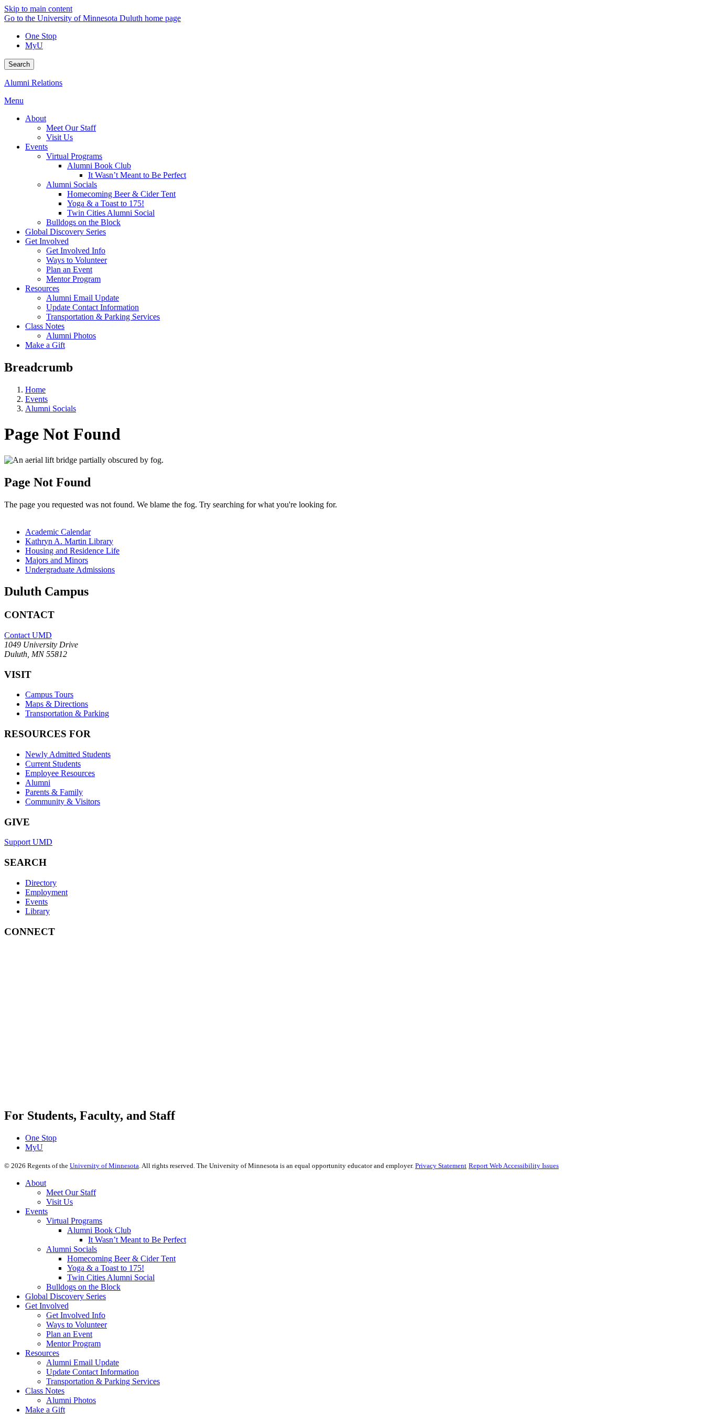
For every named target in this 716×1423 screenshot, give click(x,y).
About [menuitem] (35, 118)
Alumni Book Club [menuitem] (99, 165)
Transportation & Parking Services (103, 1381)
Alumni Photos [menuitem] (71, 335)
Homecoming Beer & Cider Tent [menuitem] (121, 193)
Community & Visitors (62, 801)
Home (35, 389)
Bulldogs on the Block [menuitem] (83, 222)
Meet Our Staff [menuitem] (71, 127)
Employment (46, 892)
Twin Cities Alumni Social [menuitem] (111, 212)
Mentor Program (73, 1343)
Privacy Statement (441, 1166)
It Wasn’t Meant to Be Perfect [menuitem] (137, 175)
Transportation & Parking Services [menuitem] (103, 316)
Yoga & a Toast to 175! (105, 1267)
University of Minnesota (104, 1166)
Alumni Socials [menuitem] (71, 184)
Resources (42, 1352)
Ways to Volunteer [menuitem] (76, 260)
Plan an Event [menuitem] (69, 269)
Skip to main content (38, 8)
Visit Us (59, 1201)
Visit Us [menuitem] (59, 137)
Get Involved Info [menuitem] (75, 250)
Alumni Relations (33, 82)
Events (36, 399)
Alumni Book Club (99, 1230)
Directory (41, 882)
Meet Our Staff (71, 1192)
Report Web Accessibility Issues (514, 1166)
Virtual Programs (74, 1220)
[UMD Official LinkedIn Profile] (82, 1055)
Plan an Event (69, 1334)
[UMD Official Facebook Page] (82, 970)
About (35, 1182)
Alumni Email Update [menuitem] (82, 297)
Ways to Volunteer (76, 1324)
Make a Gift (45, 1409)
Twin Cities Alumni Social (111, 1277)
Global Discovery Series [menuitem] (65, 231)
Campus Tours (49, 694)
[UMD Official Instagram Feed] (82, 998)
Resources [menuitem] (42, 288)
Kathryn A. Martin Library (69, 541)
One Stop (41, 35)
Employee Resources (60, 773)
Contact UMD (28, 635)
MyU (34, 45)
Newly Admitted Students (68, 754)
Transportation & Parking (67, 713)
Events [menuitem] (36, 146)
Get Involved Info (75, 1315)
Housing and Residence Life (72, 550)
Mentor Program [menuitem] (73, 278)
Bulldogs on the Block (83, 1286)
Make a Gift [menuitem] (45, 345)
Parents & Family (54, 792)
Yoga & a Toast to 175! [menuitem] (105, 203)
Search (19, 64)
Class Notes (44, 1390)
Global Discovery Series (65, 1296)
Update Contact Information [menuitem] (92, 307)
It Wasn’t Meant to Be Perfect (137, 1239)
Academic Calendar (58, 531)
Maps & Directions (56, 703)
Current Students (53, 763)
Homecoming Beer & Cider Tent (121, 1258)
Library (37, 911)
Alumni (37, 782)
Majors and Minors (56, 560)
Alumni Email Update (82, 1362)
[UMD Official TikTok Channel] (82, 1083)
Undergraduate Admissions (70, 569)
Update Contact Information (92, 1371)
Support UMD (28, 841)
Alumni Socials (50, 408)
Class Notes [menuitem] (44, 326)
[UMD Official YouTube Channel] (82, 1027)
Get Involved (47, 1305)
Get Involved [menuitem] (47, 241)
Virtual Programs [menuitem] (74, 156)
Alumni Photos (71, 1400)
